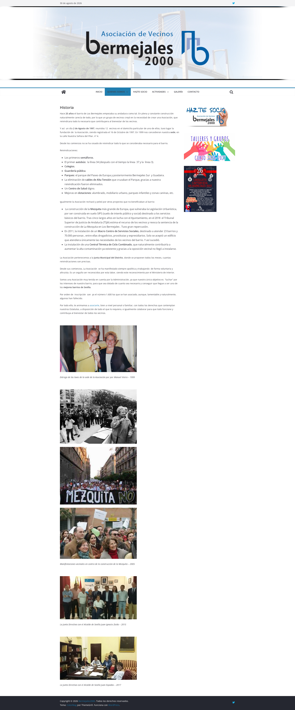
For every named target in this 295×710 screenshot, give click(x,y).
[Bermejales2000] (147, 8)
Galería (178, 91)
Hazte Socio (140, 91)
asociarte (94, 305)
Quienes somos (116, 91)
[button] (126, 92)
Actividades (159, 91)
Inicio (99, 91)
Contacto (193, 91)
